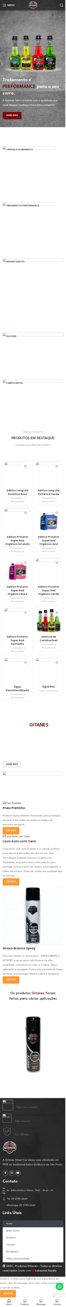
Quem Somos (13, 1231)
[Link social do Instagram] (11, 1173)
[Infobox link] (33, 1105)
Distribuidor (12, 1252)
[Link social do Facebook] (5, 1173)
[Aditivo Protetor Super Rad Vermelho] (17, 621)
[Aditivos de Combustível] (49, 621)
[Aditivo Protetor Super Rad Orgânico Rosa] (17, 571)
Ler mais (11, 980)
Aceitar (8, 1294)
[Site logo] (33, 5)
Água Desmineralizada (17, 688)
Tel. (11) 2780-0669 (17, 1199)
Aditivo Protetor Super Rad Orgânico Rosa (17, 590)
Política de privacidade (18, 1259)
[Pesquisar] (61, 5)
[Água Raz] (49, 671)
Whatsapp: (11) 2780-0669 (21, 1205)
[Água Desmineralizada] (17, 671)
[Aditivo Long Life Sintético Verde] (49, 475)
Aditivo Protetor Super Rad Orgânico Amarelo (17, 540)
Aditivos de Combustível (48, 638)
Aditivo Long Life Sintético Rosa (17, 492)
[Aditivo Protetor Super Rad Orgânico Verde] (49, 571)
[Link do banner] (33, 172)
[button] (3, 1044)
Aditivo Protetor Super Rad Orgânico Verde (48, 590)
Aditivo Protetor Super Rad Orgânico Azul (48, 540)
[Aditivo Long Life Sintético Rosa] (17, 475)
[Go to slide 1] (34, 118)
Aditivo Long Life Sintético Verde (48, 492)
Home (9, 1224)
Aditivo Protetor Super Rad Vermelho (17, 640)
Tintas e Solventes (48, 691)
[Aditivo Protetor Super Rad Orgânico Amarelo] (17, 521)
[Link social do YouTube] (18, 1173)
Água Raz (48, 686)
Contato (10, 1245)
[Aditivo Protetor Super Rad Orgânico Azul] (49, 521)
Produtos (11, 1238)
